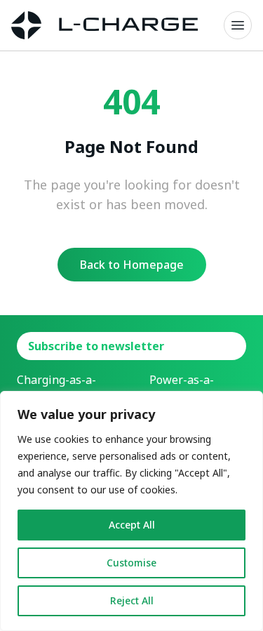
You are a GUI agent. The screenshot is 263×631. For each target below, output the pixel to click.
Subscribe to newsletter (96, 346)
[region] (131, 511)
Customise (131, 562)
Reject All (132, 600)
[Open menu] (238, 25)
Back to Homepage (132, 264)
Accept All (132, 524)
